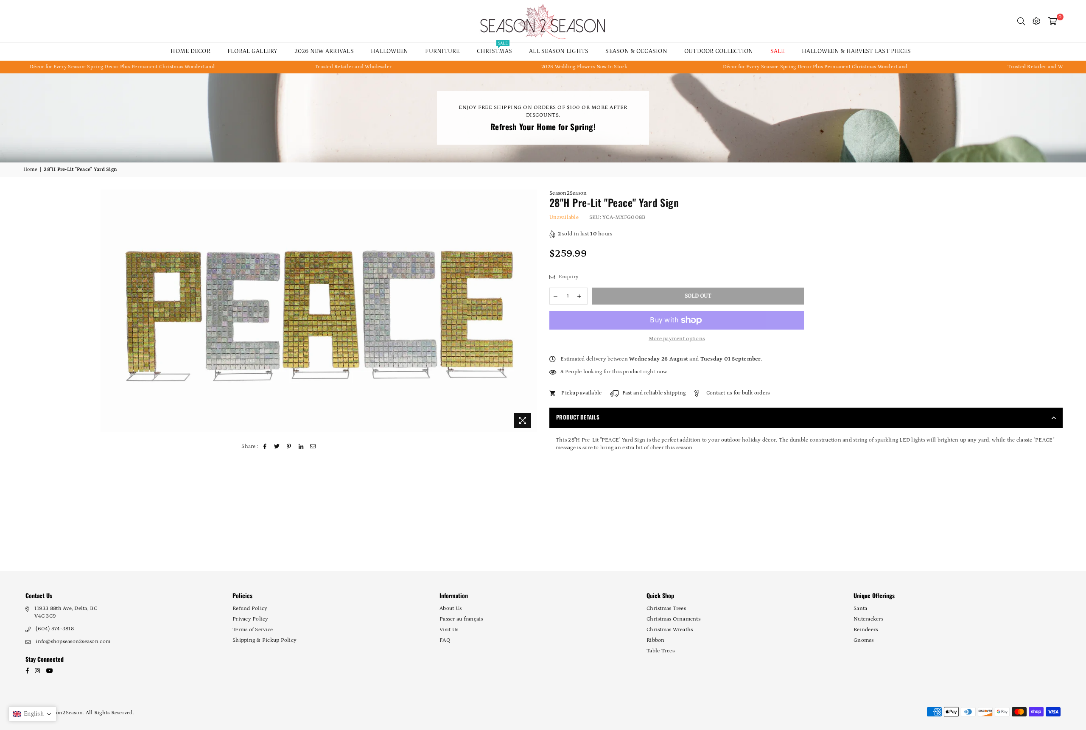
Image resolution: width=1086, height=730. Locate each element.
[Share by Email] (313, 446)
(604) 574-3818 (55, 629)
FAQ (445, 640)
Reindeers (866, 630)
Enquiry (568, 277)
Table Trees (661, 651)
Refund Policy (249, 608)
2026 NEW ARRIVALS (324, 51)
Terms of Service (252, 630)
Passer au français (461, 619)
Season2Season (568, 193)
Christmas (494, 49)
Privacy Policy (250, 619)
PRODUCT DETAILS (577, 417)
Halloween (389, 51)
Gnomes (864, 640)
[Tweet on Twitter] (277, 446)
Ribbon (656, 640)
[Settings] (1036, 21)
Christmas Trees (666, 608)
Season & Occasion (636, 51)
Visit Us (448, 630)
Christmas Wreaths (670, 630)
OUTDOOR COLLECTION (718, 51)
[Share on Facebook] (265, 446)
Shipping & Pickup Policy (264, 640)
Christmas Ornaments (673, 619)
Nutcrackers (868, 619)
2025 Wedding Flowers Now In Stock (525, 67)
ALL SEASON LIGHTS (558, 51)
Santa (860, 608)
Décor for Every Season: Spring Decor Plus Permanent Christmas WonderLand (755, 67)
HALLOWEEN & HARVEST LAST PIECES (856, 51)
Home (30, 169)
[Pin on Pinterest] (289, 446)
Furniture (442, 51)
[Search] (1021, 21)
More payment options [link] (677, 339)
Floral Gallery (252, 51)
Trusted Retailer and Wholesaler (293, 67)
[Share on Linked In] (301, 446)
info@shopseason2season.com (73, 641)
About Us (450, 608)
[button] (32, 714)
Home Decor (190, 51)
